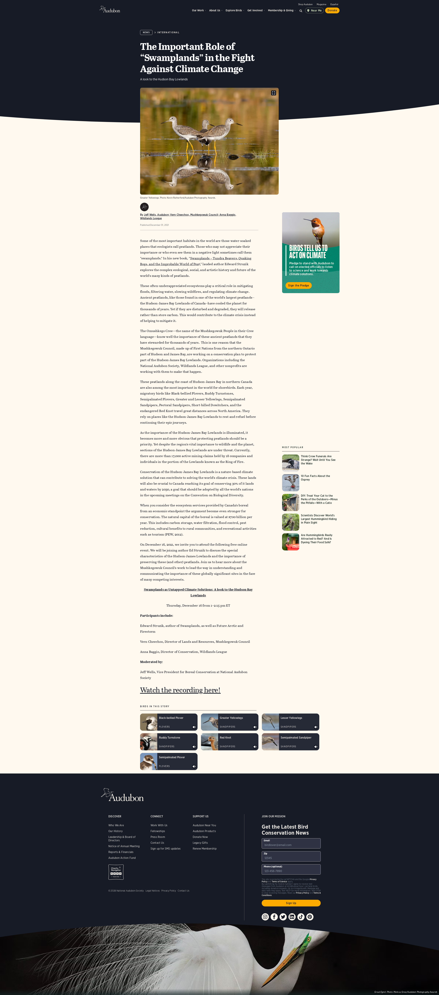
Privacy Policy (168, 890)
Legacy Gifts (200, 842)
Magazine (321, 4)
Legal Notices (153, 890)
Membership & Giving (280, 10)
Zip (265, 853)
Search (301, 10)
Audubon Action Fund (122, 857)
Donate (332, 10)
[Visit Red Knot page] (229, 741)
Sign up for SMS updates (166, 848)
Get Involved (255, 10)
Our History (115, 831)
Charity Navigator (116, 872)
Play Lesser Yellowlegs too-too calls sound (316, 727)
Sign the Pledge (298, 285)
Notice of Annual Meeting (124, 846)
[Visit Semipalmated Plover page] (169, 761)
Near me (316, 10)
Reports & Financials (121, 852)
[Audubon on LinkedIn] (292, 916)
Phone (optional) (273, 866)
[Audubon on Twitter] (283, 916)
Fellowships (158, 831)
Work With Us (159, 825)
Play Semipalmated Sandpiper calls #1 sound (316, 747)
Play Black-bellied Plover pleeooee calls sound (194, 727)
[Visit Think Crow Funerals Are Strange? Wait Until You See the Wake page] (311, 463)
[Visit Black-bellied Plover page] (169, 722)
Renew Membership (205, 848)
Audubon (109, 9)
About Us (214, 10)
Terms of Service (279, 881)
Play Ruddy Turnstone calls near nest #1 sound (194, 747)
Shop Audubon (305, 4)
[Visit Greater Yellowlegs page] (229, 722)
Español (334, 4)
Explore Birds (234, 10)
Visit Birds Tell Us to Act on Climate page (311, 252)
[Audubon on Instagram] (265, 916)
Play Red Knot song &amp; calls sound (255, 747)
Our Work (198, 10)
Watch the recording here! (180, 690)
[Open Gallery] (273, 92)
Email (267, 840)
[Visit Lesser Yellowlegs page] (290, 722)
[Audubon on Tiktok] (301, 916)
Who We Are (116, 825)
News (146, 32)
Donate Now (200, 837)
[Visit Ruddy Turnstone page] (169, 741)
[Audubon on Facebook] (274, 916)
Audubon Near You (204, 825)
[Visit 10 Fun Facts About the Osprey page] (311, 482)
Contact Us (157, 842)
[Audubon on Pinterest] (309, 916)
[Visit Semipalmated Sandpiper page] (290, 741)
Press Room (158, 837)
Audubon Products (204, 831)
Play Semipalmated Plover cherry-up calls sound (194, 767)
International (168, 32)
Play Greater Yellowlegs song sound (255, 727)
